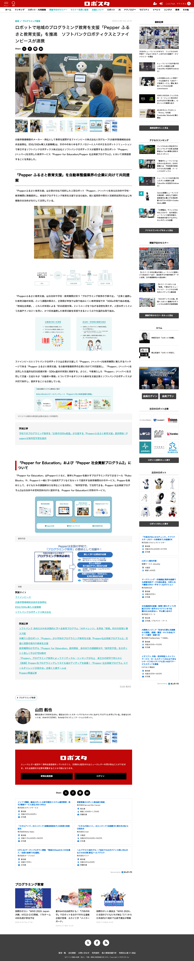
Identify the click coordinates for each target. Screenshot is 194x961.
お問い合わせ (83, 953)
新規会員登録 (47, 776)
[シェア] (30, 49)
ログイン (101, 776)
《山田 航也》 (125, 687)
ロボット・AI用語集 (37, 10)
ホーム (8, 10)
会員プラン (168, 396)
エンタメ (168, 10)
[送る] (35, 49)
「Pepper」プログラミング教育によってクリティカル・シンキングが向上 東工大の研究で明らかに (70, 658)
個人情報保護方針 (109, 953)
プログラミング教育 (27, 698)
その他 (186, 10)
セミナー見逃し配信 (79, 10)
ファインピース (23, 597)
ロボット (111, 10)
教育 (177, 10)
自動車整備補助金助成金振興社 (31, 602)
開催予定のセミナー (58, 10)
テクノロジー (130, 10)
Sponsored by (115, 872)
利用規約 (95, 953)
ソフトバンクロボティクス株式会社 (33, 612)
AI (120, 10)
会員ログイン (150, 396)
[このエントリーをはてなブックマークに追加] (41, 49)
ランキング (20, 10)
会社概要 (72, 953)
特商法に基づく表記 (127, 953)
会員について (98, 10)
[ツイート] (24, 49)
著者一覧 (62, 953)
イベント (157, 10)
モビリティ (144, 10)
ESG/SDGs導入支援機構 (28, 607)
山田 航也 (43, 710)
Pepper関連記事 (28, 673)
